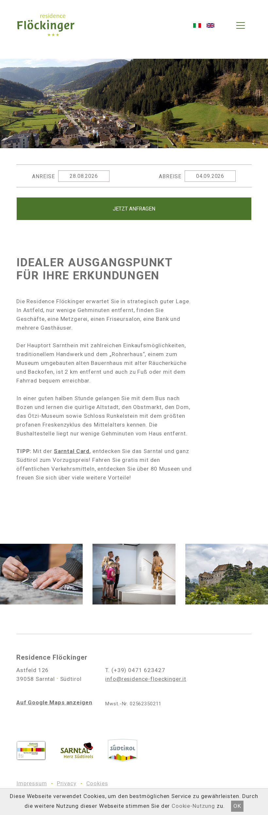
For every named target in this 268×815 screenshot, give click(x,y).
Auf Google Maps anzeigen (54, 702)
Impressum (31, 783)
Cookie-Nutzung (193, 806)
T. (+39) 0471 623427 (135, 670)
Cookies (97, 783)
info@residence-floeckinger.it (145, 679)
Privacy (66, 783)
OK (237, 806)
